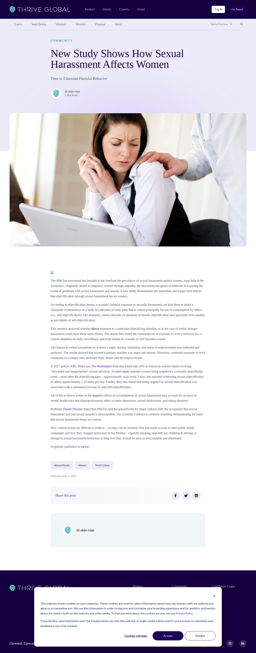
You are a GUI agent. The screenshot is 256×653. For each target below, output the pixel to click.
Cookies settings (135, 635)
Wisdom (61, 24)
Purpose (100, 24)
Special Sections (219, 24)
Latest (18, 24)
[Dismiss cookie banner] (214, 595)
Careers (124, 9)
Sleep (118, 24)
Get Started (237, 9)
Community (62, 40)
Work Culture (102, 465)
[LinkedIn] (196, 495)
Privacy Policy (184, 613)
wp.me (85, 446)
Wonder (81, 24)
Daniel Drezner (73, 409)
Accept (168, 635)
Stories (107, 9)
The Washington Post (104, 366)
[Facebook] (175, 495)
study (132, 291)
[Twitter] (185, 495)
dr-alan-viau (72, 91)
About (141, 9)
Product (90, 9)
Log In (218, 9)
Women (82, 465)
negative (97, 395)
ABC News (77, 366)
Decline (200, 635)
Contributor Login (223, 586)
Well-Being (39, 24)
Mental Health (61, 465)
